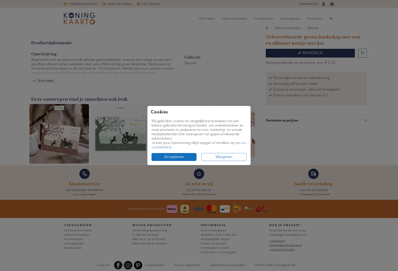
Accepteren (174, 157)
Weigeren (224, 157)
